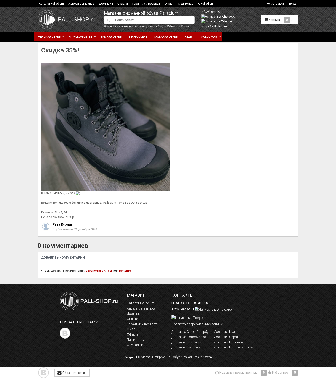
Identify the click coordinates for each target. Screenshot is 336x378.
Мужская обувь (80, 36)
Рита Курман (63, 224)
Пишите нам (185, 3)
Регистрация (275, 3)
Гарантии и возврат (146, 3)
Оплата (122, 3)
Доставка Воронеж (228, 342)
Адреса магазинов (81, 3)
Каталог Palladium (51, 3)
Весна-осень (138, 36)
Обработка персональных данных (197, 324)
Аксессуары (209, 36)
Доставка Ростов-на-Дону (234, 347)
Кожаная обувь (166, 36)
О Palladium (206, 3)
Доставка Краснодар (187, 342)
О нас (168, 3)
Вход (292, 3)
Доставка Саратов (228, 337)
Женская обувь (49, 36)
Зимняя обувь (111, 36)
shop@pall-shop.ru (214, 26)
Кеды (188, 36)
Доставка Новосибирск (189, 337)
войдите (125, 270)
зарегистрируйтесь (99, 270)
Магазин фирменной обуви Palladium (141, 13)
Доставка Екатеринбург (189, 347)
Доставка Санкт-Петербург (191, 332)
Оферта (132, 334)
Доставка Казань (227, 332)
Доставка (106, 3)
